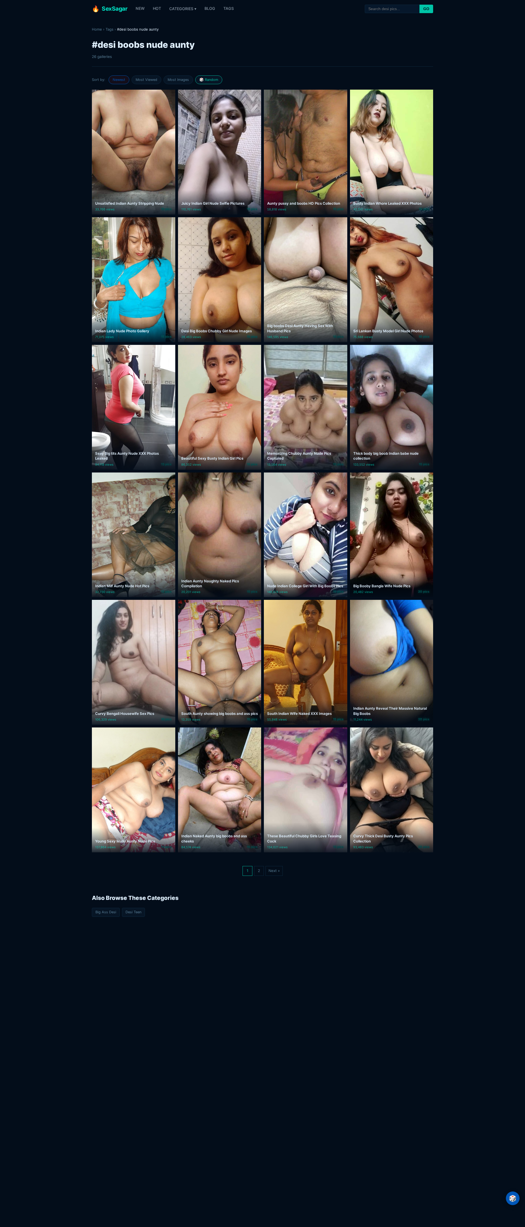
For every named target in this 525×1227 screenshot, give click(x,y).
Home (97, 29)
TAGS (228, 8)
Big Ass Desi (105, 912)
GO (426, 9)
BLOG (210, 8)
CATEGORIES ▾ (182, 8)
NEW (140, 8)
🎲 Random (208, 80)
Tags (109, 29)
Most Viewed (146, 80)
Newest (119, 80)
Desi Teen (133, 912)
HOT (157, 8)
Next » (274, 870)
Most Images (178, 80)
